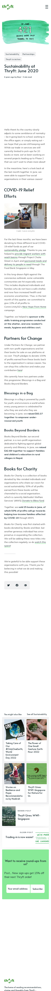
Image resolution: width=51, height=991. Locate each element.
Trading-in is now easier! (19, 837)
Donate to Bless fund (33, 500)
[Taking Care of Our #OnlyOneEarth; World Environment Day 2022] (14, 740)
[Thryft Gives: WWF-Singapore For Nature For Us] (36, 782)
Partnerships (29, 54)
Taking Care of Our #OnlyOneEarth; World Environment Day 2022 (14, 750)
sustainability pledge (15, 250)
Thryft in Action (13, 59)
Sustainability (12, 54)
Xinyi (19, 77)
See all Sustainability (37, 714)
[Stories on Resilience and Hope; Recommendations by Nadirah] (14, 782)
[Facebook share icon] (17, 585)
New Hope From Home (34, 306)
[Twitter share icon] (8, 585)
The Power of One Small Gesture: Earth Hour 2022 (35, 747)
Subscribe (37, 888)
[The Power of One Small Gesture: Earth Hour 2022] (36, 740)
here (19, 370)
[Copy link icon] (25, 585)
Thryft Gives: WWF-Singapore (29, 817)
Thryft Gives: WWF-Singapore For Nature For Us (36, 791)
